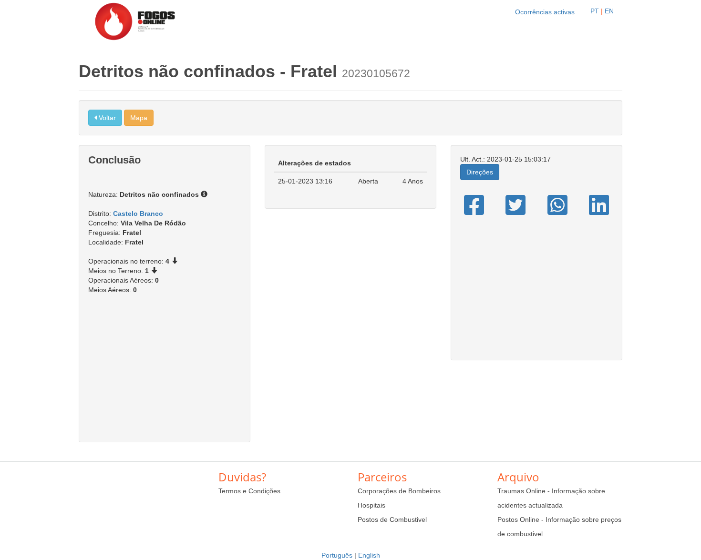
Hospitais (371, 505)
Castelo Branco (138, 213)
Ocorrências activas (545, 12)
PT (594, 11)
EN (609, 11)
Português (336, 555)
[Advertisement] (164, 373)
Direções (479, 172)
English (369, 555)
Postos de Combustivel (392, 519)
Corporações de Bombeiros (399, 491)
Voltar (106, 118)
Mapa (138, 118)
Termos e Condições (249, 491)
